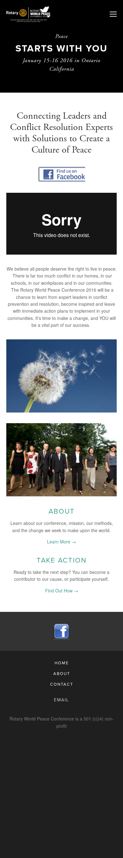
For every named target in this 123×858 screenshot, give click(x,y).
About (62, 511)
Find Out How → (61, 590)
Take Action (62, 560)
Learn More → (61, 541)
